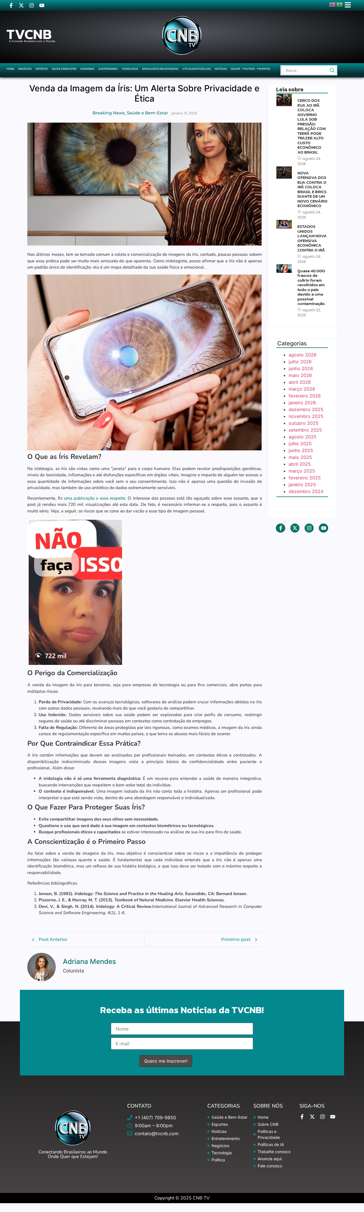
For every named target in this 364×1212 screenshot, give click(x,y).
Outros (249, 69)
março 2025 (302, 471)
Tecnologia (130, 69)
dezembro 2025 (306, 409)
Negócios (25, 69)
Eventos (264, 69)
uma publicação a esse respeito (94, 498)
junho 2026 (301, 368)
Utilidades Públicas (196, 69)
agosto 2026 (303, 355)
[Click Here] (347, 4)
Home (10, 69)
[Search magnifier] (332, 70)
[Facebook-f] (11, 5)
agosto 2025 (303, 437)
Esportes (42, 69)
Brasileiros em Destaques (160, 69)
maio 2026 (300, 375)
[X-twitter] (21, 5)
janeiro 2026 (302, 402)
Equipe (235, 69)
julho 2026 (300, 361)
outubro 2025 (303, 423)
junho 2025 (301, 450)
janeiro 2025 (302, 484)
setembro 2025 (305, 430)
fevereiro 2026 (305, 396)
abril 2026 (300, 382)
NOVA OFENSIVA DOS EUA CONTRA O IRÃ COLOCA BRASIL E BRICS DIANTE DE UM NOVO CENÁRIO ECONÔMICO (312, 189)
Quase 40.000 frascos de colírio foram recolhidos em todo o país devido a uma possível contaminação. (311, 287)
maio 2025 (300, 457)
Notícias (221, 69)
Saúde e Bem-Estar (64, 69)
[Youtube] (41, 5)
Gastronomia (108, 69)
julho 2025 (300, 443)
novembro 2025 (306, 416)
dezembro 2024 (306, 491)
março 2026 (302, 389)
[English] (332, 4)
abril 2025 (300, 464)
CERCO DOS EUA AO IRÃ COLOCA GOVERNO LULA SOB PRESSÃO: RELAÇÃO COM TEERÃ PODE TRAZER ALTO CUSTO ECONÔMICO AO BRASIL (311, 126)
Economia (87, 69)
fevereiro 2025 (305, 478)
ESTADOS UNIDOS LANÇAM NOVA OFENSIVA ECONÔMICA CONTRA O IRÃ (312, 238)
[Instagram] (31, 5)
